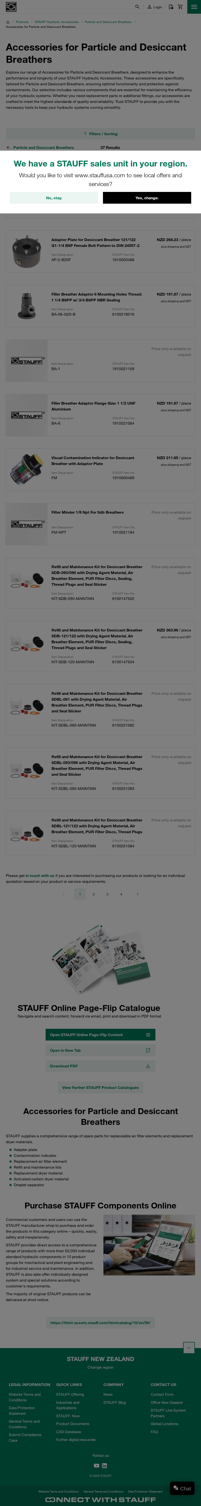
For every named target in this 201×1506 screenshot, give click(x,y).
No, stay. (54, 197)
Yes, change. (147, 197)
